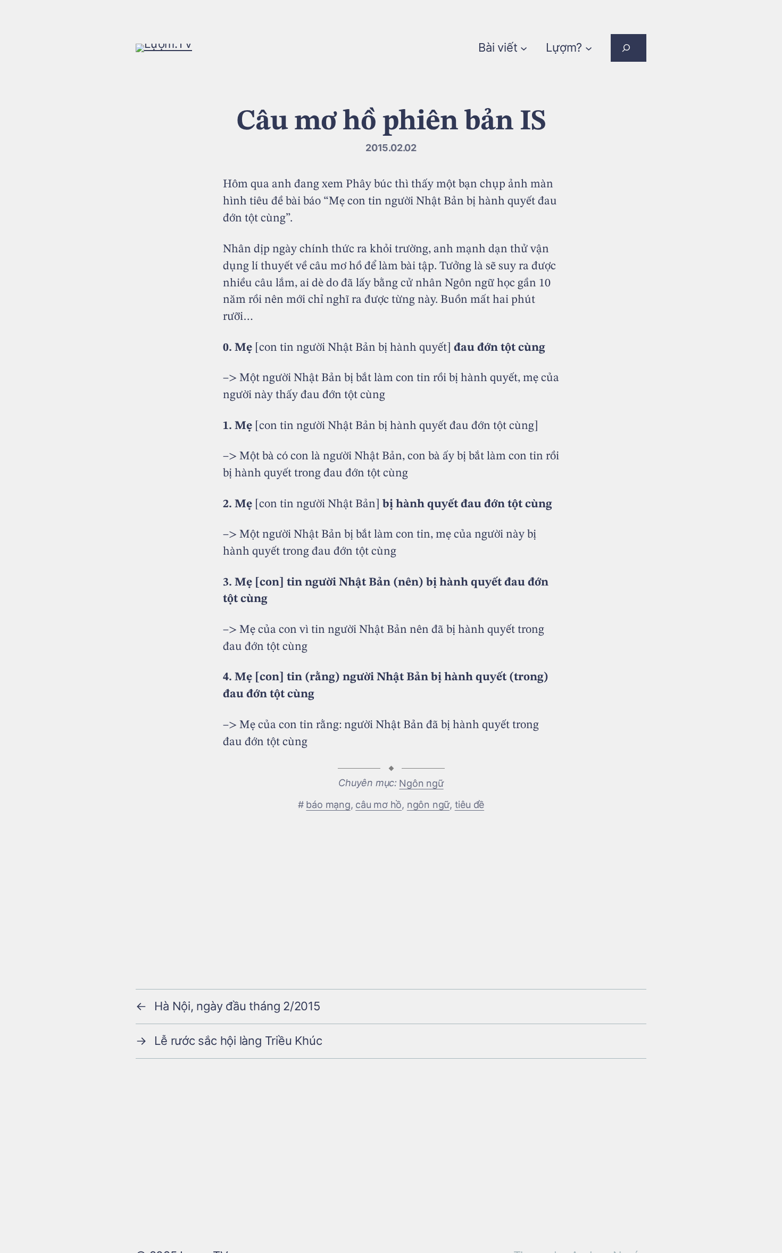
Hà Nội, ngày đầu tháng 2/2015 (237, 1006)
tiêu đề (469, 804)
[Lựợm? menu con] (588, 47)
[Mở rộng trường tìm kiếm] (628, 48)
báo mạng (328, 804)
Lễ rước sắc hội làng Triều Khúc (238, 1041)
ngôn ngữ (428, 804)
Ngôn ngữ (421, 783)
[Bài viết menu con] (523, 47)
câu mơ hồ (378, 804)
